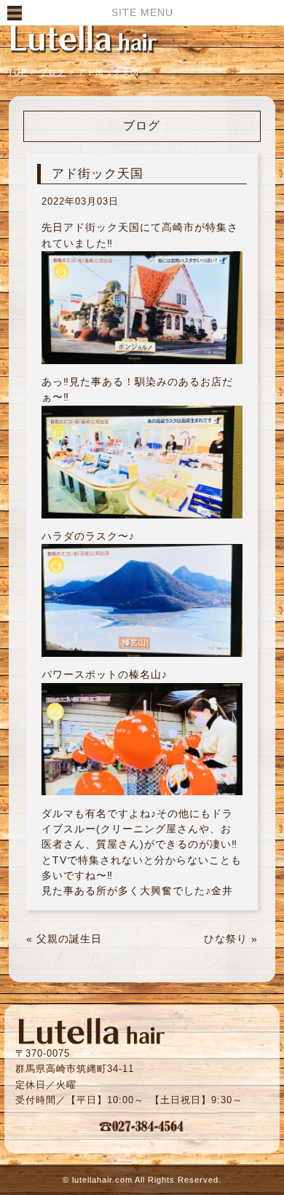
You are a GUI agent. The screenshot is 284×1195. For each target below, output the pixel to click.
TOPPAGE (83, 38)
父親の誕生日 (69, 938)
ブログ (52, 72)
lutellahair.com (102, 1179)
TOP (17, 72)
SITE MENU (142, 12)
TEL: (142, 1126)
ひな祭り (226, 938)
